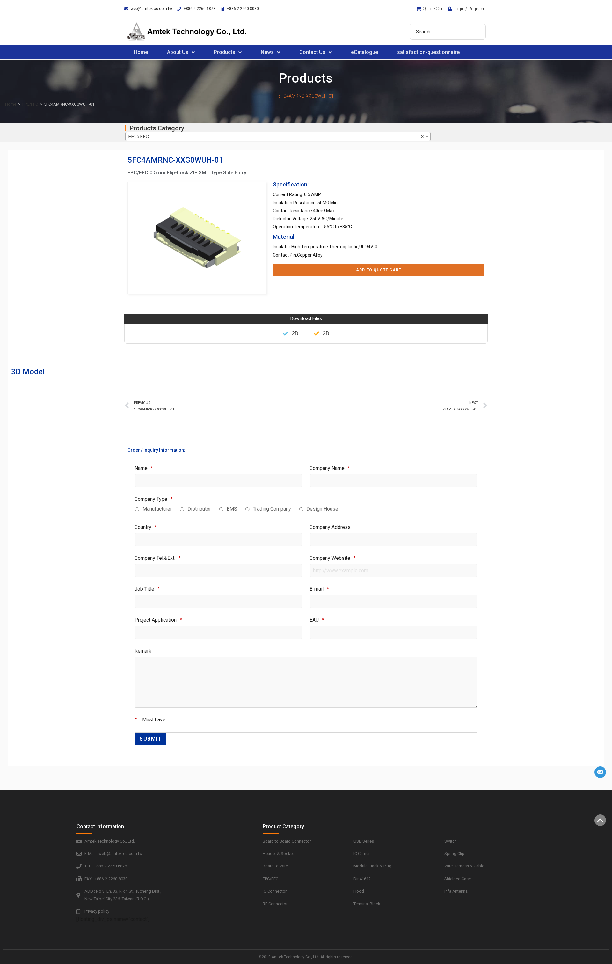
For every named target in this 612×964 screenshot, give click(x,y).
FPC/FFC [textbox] (276, 137)
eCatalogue (364, 52)
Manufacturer (157, 509)
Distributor (199, 509)
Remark (143, 651)
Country (146, 527)
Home (141, 52)
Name (144, 468)
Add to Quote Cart (378, 270)
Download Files (306, 318)
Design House (322, 509)
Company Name (330, 468)
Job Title (147, 589)
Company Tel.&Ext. (158, 558)
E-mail (319, 589)
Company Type (154, 499)
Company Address (330, 527)
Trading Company (272, 509)
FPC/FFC (30, 104)
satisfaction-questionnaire (428, 52)
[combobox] (278, 136)
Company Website (333, 558)
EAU (317, 620)
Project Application (158, 620)
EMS (232, 509)
